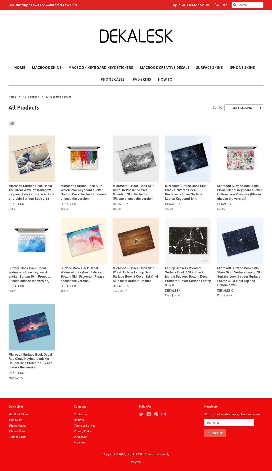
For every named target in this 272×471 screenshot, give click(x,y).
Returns (79, 420)
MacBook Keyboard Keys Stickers (100, 67)
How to (165, 79)
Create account (198, 5)
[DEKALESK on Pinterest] (156, 415)
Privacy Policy (83, 431)
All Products (31, 96)
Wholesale (80, 436)
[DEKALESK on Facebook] (148, 415)
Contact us (80, 414)
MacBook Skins (47, 67)
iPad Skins (141, 79)
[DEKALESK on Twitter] (141, 415)
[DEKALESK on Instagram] (163, 415)
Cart (224, 5)
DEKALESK (134, 454)
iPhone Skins (242, 67)
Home (19, 67)
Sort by (217, 107)
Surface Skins (209, 67)
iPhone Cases (112, 79)
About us (79, 442)
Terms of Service (84, 425)
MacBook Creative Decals (164, 67)
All (12, 123)
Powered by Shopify (156, 454)
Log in (175, 5)
